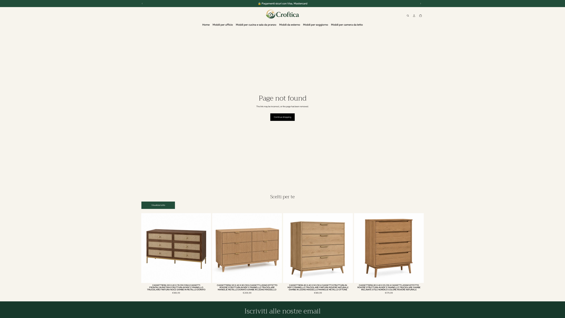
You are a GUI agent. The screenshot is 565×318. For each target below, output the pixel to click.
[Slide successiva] (420, 3)
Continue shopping (282, 117)
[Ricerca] (408, 15)
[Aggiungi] (206, 278)
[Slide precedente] (142, 3)
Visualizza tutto (158, 205)
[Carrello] (420, 15)
